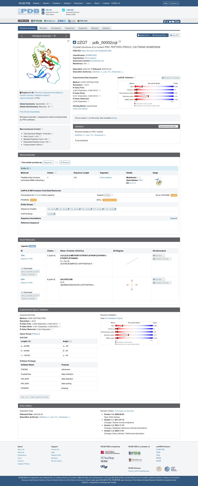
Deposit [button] (36, 3)
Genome (94, 28)
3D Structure (64, 162)
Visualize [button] (56, 3)
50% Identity (63, 209)
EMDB (158, 461)
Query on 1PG (26, 258)
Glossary (54, 458)
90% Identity (86, 209)
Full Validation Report (113, 318)
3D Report (167, 78)
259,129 (49, 10)
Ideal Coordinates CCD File (30, 271)
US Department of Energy (101, 477)
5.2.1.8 (133, 183)
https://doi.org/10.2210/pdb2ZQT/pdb (96, 50)
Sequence (83, 28)
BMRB (158, 458)
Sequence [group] (47, 162)
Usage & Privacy (24, 464)
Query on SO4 (26, 282)
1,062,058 (69, 10)
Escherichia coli (97, 60)
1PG (23, 255)
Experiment (69, 28)
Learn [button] (88, 3)
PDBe (158, 452)
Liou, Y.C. (107, 71)
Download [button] (78, 3)
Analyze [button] (67, 3)
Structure (43, 28)
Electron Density (26, 95)
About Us (21, 449)
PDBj (158, 455)
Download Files (160, 35)
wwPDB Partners (163, 446)
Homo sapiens (90, 58)
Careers (106, 3)
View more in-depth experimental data (34, 397)
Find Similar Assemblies (30, 111)
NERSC (85, 482)
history (114, 118)
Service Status (56, 461)
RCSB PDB (24, 3)
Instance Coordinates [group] (28, 274)
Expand (173, 218)
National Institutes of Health (81, 480)
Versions (106, 28)
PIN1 (141, 180)
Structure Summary (27, 28)
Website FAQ (56, 455)
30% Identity (52, 209)
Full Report (175, 78)
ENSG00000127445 (109, 200)
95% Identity (98, 209)
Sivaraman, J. (117, 71)
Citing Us (21, 452)
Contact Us (55, 449)
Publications (22, 455)
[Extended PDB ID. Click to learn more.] (119, 41)
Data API (175, 35)
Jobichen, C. (97, 71)
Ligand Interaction (27, 98)
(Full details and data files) (124, 411)
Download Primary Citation (167, 126)
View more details (80, 108)
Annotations (56, 28)
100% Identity (109, 209)
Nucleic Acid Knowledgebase (138, 471)
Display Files (144, 35)
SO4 (23, 279)
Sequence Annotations (52, 92)
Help (165, 3)
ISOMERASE (91, 55)
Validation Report (42, 95)
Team (20, 458)
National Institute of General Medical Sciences (49, 480)
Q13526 (37, 195)
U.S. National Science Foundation (65, 477)
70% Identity (75, 209)
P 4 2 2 (36, 333)
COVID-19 (115, 3)
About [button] (97, 3)
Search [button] (46, 3)
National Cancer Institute (139, 477)
